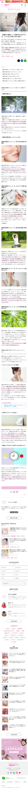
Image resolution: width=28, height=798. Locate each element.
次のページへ (14, 487)
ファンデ (12, 639)
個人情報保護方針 (10, 781)
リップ (6, 635)
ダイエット (23, 637)
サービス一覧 (4, 787)
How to (3, 56)
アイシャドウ (15, 633)
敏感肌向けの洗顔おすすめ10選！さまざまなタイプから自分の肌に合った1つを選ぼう (14, 405)
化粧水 (18, 536)
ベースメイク (18, 567)
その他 (16, 578)
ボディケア (17, 571)
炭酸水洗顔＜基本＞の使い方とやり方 (10, 74)
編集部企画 (13, 536)
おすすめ (8, 536)
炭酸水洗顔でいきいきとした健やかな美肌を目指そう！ (14, 80)
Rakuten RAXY (7, 5)
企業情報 (3, 781)
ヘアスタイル (13, 635)
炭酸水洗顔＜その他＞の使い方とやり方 (11, 76)
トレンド (21, 633)
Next (25, 494)
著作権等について (18, 781)
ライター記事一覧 (14, 512)
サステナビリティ (17, 787)
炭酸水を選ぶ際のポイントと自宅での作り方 (11, 78)
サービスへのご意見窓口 (16, 768)
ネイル (16, 574)
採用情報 (24, 781)
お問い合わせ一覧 (10, 787)
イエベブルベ (20, 635)
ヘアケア (3, 574)
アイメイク (3, 571)
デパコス (22, 536)
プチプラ (4, 637)
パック (11, 56)
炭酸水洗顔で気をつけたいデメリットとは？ (11, 71)
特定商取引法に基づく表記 (13, 769)
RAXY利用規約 (8, 768)
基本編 (7, 547)
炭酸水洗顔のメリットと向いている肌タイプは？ (12, 69)
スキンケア (8, 54)
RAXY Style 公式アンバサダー (9, 630)
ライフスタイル (13, 547)
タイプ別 (14, 641)
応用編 (7, 56)
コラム (2, 578)
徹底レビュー (7, 633)
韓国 (12, 557)
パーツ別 (11, 637)
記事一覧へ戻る (14, 518)
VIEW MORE (14, 621)
